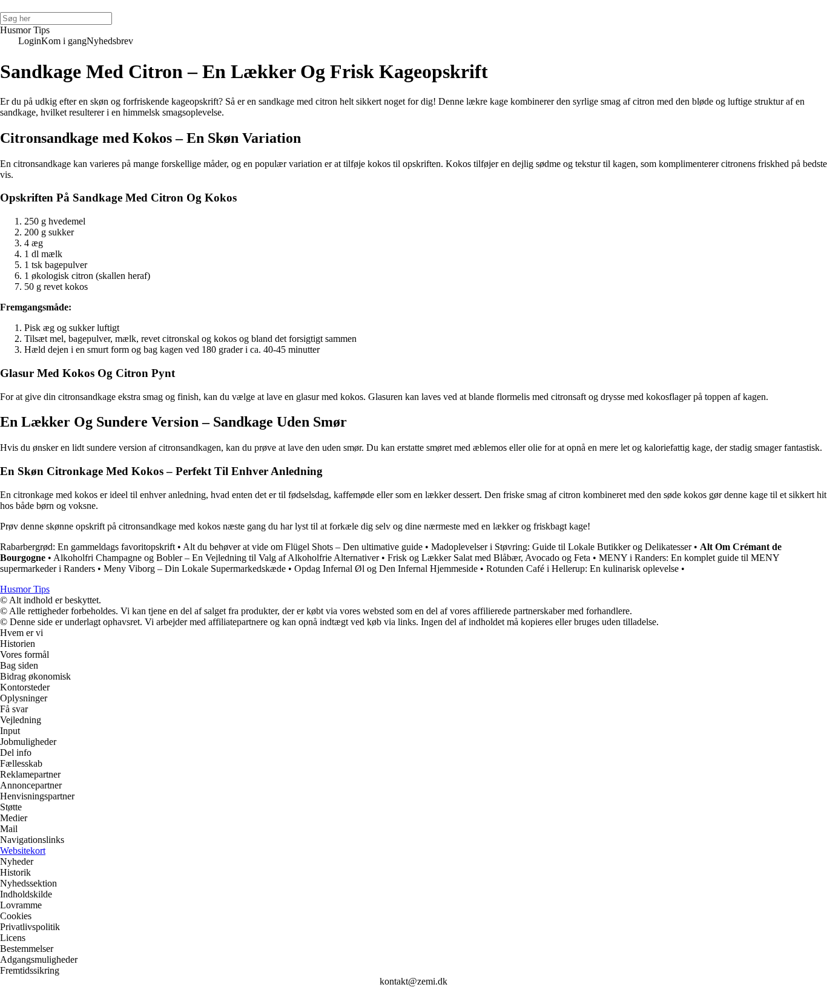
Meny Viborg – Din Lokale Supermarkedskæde (195, 568)
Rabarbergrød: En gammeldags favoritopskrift (87, 547)
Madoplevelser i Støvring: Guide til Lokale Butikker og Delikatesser (561, 547)
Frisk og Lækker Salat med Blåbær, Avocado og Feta (488, 558)
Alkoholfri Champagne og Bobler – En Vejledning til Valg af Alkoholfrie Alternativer (216, 558)
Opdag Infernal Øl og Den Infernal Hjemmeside (386, 568)
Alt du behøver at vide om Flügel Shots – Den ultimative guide (303, 547)
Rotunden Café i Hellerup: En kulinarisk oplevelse (582, 568)
